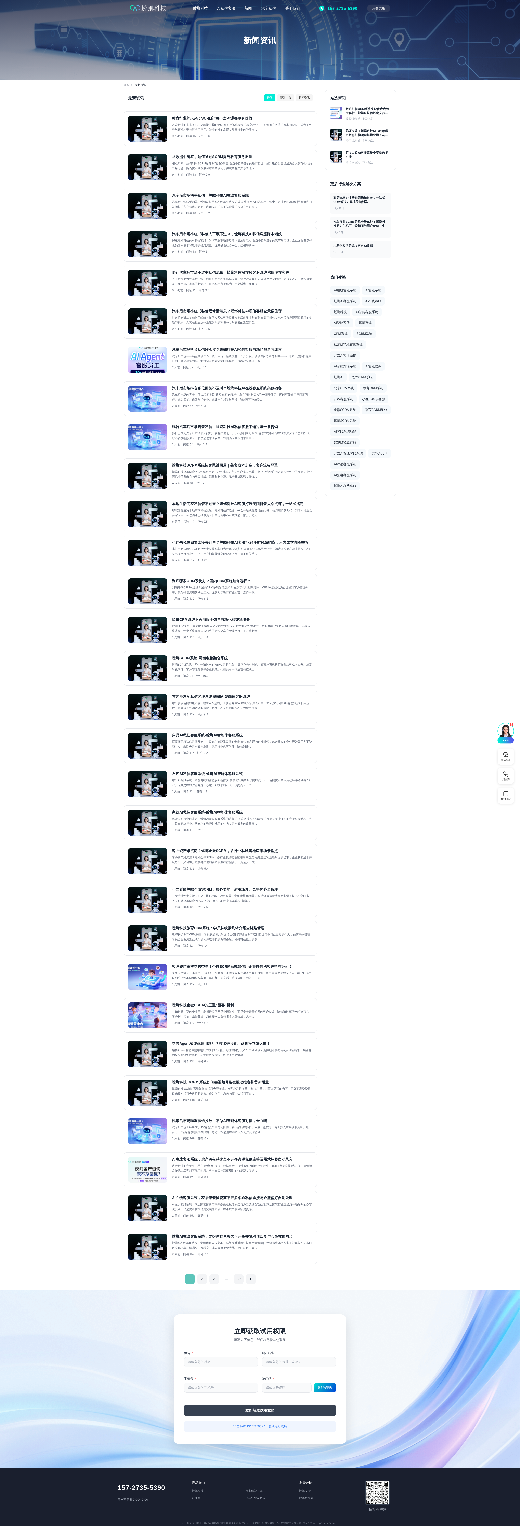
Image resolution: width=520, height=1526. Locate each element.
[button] (505, 733)
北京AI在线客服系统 (348, 453)
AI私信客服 (226, 8)
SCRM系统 (364, 334)
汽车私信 (268, 8)
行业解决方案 (254, 1491)
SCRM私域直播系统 (348, 345)
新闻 (248, 8)
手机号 (190, 1379)
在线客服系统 (343, 399)
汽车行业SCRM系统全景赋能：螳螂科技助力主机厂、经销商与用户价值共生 (359, 223)
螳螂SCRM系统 (345, 421)
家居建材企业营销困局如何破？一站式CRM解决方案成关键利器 (359, 199)
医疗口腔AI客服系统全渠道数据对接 (367, 155)
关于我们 (292, 8)
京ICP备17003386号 (262, 1523)
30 (239, 1279)
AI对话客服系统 (345, 464)
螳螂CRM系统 (362, 377)
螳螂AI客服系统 (345, 301)
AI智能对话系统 (345, 366)
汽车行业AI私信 (255, 1498)
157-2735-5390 (141, 1487)
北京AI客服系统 (345, 355)
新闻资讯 (304, 97)
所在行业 (268, 1353)
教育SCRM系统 (376, 410)
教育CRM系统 (373, 388)
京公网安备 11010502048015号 (200, 1523)
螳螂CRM (305, 1491)
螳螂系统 (365, 323)
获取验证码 (325, 1387)
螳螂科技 (200, 8)
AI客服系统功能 (345, 431)
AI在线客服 (373, 301)
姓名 (188, 1353)
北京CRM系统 (344, 388)
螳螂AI (338, 377)
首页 (127, 84)
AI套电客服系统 (345, 475)
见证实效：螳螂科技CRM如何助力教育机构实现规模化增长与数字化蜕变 (367, 133)
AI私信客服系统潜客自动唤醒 (353, 245)
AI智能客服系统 (367, 312)
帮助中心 (285, 97)
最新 (270, 97)
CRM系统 (341, 334)
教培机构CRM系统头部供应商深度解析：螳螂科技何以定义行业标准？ (367, 111)
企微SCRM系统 (345, 410)
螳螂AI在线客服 (345, 486)
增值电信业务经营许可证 (234, 1523)
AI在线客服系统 (345, 290)
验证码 (268, 1379)
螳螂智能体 (306, 1498)
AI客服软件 (373, 366)
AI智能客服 (342, 323)
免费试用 (379, 8)
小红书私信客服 (373, 399)
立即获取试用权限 (260, 1410)
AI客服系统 (373, 290)
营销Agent (379, 453)
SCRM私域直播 (345, 442)
